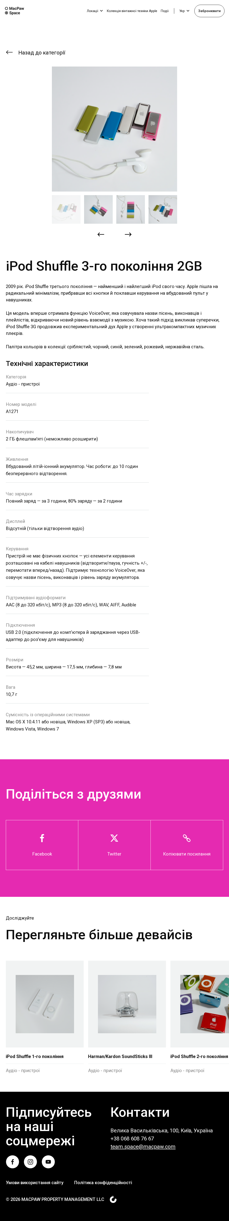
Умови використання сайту (35, 1182)
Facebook (42, 854)
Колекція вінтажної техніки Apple (132, 11)
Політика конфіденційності (103, 1182)
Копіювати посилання (186, 854)
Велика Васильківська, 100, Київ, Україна (161, 1130)
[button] (66, 209)
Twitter (114, 854)
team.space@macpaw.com (143, 1147)
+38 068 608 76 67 (132, 1138)
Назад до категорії (41, 53)
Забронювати (209, 11)
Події (165, 11)
